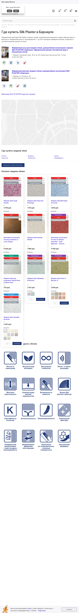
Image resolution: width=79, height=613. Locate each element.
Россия (4, 156)
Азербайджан (58, 158)
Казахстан (5, 158)
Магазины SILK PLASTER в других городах (18, 94)
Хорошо (69, 609)
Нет (16, 11)
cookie (29, 608)
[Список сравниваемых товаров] (59, 12)
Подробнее (42, 610)
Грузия (56, 156)
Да (9, 11)
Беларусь (31, 156)
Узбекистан (31, 158)
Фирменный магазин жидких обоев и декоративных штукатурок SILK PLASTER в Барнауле (41, 72)
